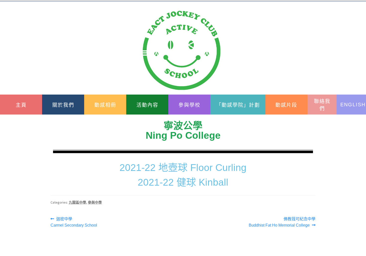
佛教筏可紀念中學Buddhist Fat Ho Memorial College (282, 222)
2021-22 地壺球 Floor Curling (183, 167)
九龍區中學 (77, 202)
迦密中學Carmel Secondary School (74, 222)
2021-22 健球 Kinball (183, 182)
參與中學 (95, 202)
